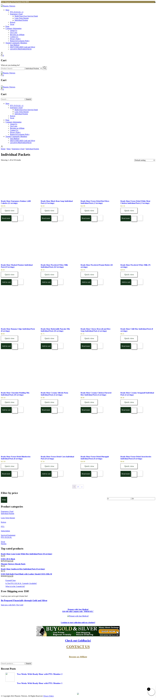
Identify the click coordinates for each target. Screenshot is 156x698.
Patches (3, 544)
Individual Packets (21, 20)
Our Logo (13, 33)
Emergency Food (16, 14)
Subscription (5, 531)
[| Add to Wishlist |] (20, 218)
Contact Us (14, 37)
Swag (12, 24)
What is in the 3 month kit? (15, 586)
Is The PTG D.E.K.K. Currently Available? (21, 583)
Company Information (13, 28)
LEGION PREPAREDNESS (21, 49)
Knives (12, 22)
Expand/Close (10, 580)
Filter (4, 500)
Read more (6, 218)
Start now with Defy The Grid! (12, 605)
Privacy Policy (15, 39)
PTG (2, 527)
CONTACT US (78, 647)
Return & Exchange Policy (19, 41)
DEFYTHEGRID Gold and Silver (22, 47)
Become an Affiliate (17, 35)
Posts (7, 26)
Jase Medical (14, 45)
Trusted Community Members (16, 43)
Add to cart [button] (6, 282)
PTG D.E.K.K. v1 (16, 12)
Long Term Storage (22, 18)
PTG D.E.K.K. (6, 537)
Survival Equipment (8, 535)
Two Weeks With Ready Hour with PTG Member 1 (39, 683)
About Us (13, 30)
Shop (7, 10)
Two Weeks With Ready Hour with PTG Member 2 (39, 674)
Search (28, 663)
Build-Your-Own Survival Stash (26, 16)
